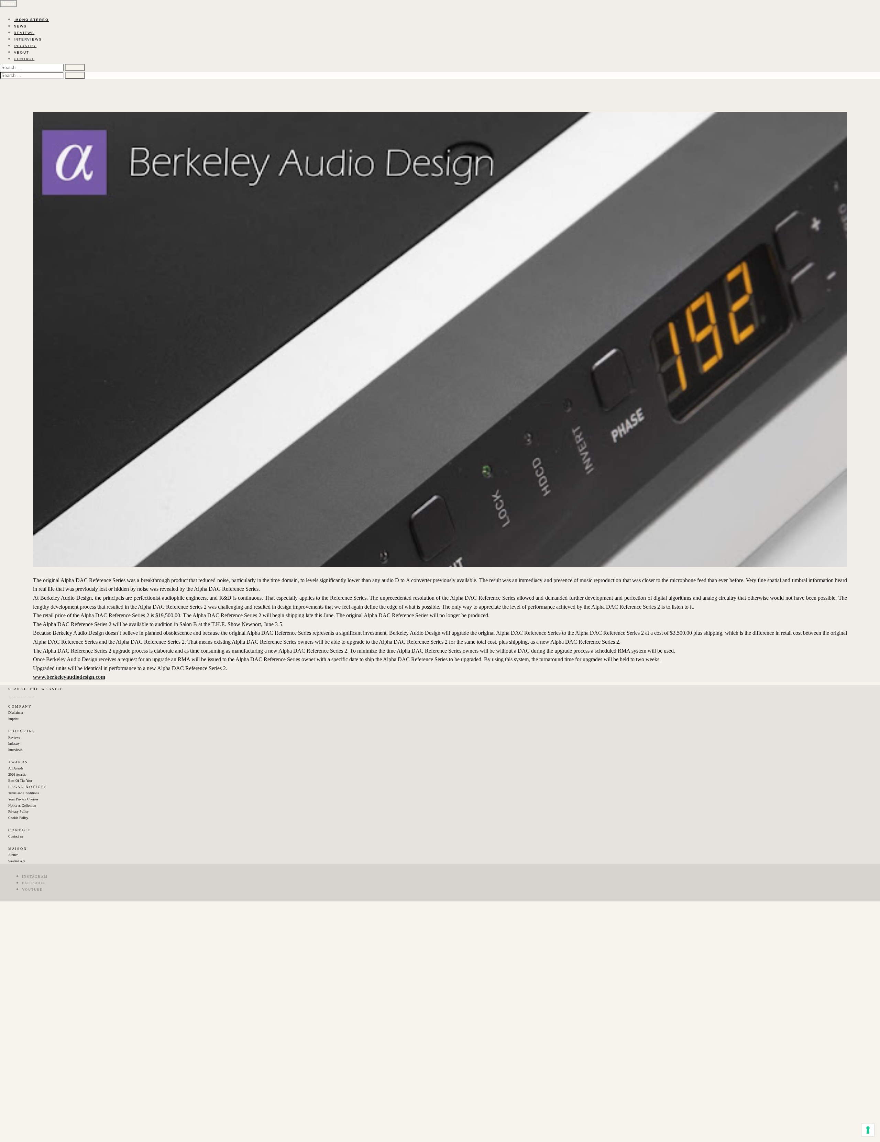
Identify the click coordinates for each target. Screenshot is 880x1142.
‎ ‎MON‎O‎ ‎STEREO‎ (31, 20)
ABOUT (21, 52)
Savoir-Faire (16, 861)
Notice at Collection (22, 805)
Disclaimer (15, 712)
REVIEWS (24, 33)
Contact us (15, 836)
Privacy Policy (18, 811)
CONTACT (24, 59)
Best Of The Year (20, 781)
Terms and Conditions (23, 793)
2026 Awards (17, 774)
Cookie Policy (18, 818)
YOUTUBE (32, 889)
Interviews (15, 750)
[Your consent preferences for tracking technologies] (867, 1130)
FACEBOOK (33, 883)
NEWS (20, 26)
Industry (14, 743)
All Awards (15, 768)
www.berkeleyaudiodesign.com (69, 677)
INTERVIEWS (28, 39)
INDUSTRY (25, 46)
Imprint (13, 719)
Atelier (13, 855)
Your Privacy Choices (23, 799)
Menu (8, 3)
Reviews (14, 737)
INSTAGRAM (35, 876)
